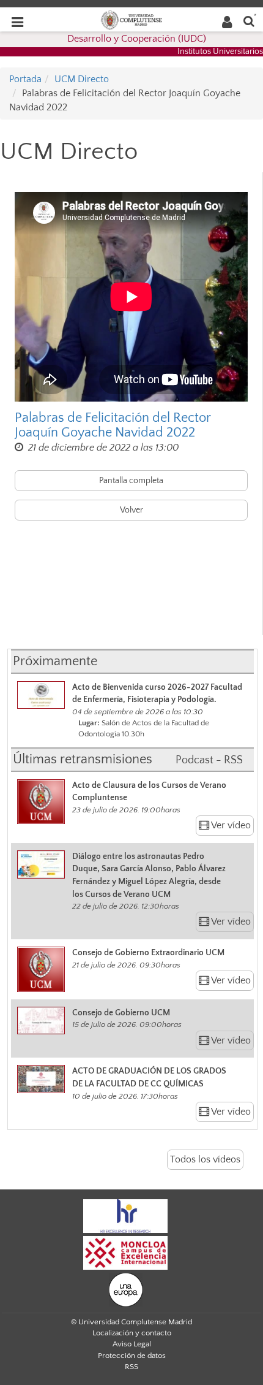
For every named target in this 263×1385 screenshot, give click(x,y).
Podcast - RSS (209, 760)
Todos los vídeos (205, 1159)
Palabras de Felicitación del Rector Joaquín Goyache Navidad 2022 (112, 425)
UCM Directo (81, 79)
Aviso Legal (132, 1344)
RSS (131, 1366)
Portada (25, 79)
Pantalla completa (131, 481)
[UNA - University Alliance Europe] (126, 1288)
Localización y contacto (131, 1333)
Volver (131, 510)
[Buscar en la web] (248, 20)
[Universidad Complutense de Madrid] (131, 19)
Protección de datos (132, 1355)
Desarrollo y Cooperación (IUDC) (136, 38)
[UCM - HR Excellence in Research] (125, 1215)
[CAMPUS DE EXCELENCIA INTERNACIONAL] (125, 1251)
